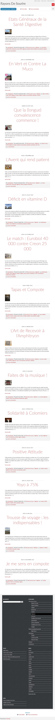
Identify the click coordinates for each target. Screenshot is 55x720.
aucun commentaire (12, 50)
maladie (45, 547)
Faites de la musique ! (27, 375)
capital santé (8, 49)
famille (30, 667)
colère (45, 359)
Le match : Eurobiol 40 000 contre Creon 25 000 (27, 243)
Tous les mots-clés (31, 694)
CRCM (21, 49)
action (30, 650)
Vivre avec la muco (5, 9)
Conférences (31, 644)
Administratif (34, 620)
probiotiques (21, 398)
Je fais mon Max (34, 637)
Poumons (33, 616)
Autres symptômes (35, 622)
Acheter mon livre (7, 702)
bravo (42, 359)
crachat (45, 468)
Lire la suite (7, 44)
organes (45, 49)
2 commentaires (11, 146)
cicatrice (47, 93)
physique (25, 223)
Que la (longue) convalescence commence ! (27, 115)
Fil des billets (24, 9)
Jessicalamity (10, 47)
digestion (24, 49)
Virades (32, 635)
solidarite (32, 360)
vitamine (29, 223)
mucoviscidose (40, 49)
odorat (15, 502)
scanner (38, 95)
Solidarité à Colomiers (27, 413)
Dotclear (8, 718)
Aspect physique (34, 605)
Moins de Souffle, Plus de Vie (35, 629)
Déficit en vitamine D (27, 199)
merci (17, 360)
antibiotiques (43, 222)
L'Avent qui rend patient (27, 160)
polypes (25, 184)
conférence (14, 49)
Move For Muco (34, 639)
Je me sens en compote (27, 564)
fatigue (20, 95)
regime (26, 398)
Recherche (6, 599)
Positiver (30, 642)
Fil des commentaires (34, 9)
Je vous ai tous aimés (7, 654)
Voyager (33, 626)
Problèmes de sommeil (36, 618)
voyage (18, 549)
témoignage (31, 691)
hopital (11, 502)
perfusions (28, 360)
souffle (30, 689)
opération (35, 95)
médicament (8, 274)
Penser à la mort (34, 603)
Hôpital (32, 607)
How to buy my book (7, 652)
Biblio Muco (33, 631)
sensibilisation (31, 684)
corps (18, 49)
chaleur (7, 223)
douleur (28, 49)
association (44, 47)
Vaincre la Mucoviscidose (8, 704)
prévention (30, 184)
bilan (44, 93)
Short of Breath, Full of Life (9, 700)
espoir (17, 95)
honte (31, 49)
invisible (35, 49)
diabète (43, 314)
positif (16, 437)
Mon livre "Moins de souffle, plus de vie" (11, 656)
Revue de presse (6, 659)
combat (7, 273)
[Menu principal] (53, 4)
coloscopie (14, 184)
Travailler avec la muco (36, 624)
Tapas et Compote (27, 290)
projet (30, 682)
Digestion (37, 47)
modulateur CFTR (33, 273)
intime (27, 273)
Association (31, 633)
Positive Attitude (27, 452)
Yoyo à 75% (27, 485)
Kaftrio (22, 184)
